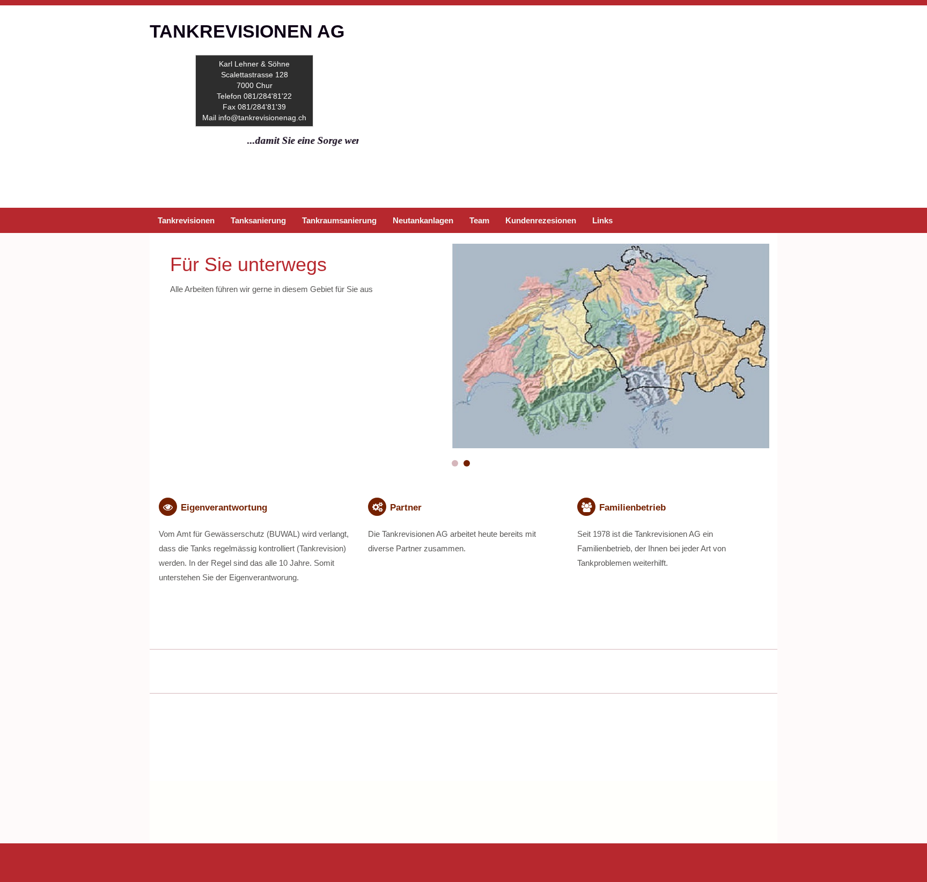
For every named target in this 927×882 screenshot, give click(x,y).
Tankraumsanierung (339, 220)
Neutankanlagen (423, 220)
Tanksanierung (258, 220)
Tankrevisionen (186, 220)
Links (602, 220)
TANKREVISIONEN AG (247, 31)
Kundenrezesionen (540, 220)
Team (479, 220)
